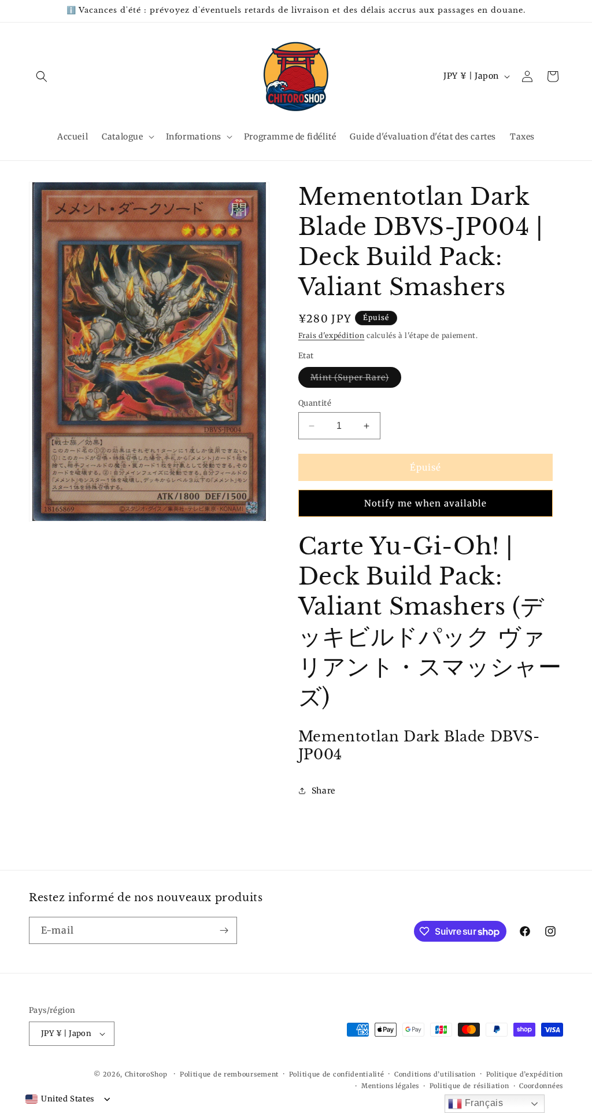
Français (482, 1103)
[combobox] (59, 1099)
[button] (41, 76)
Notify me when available (425, 503)
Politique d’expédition (524, 1074)
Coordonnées (541, 1086)
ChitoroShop (146, 1074)
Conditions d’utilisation (435, 1074)
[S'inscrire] (223, 930)
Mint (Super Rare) (355, 380)
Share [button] (323, 790)
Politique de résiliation (469, 1086)
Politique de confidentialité (336, 1074)
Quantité (314, 403)
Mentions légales (390, 1086)
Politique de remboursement (229, 1074)
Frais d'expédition (331, 335)
